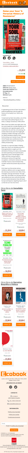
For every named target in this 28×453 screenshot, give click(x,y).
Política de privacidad (14, 412)
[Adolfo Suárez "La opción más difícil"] (7, 295)
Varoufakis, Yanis (8, 62)
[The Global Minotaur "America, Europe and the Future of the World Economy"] (20, 201)
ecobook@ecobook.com (15, 403)
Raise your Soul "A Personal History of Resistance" (7, 214)
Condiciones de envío (14, 417)
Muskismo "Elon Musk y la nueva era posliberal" (21, 310)
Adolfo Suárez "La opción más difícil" (7, 310)
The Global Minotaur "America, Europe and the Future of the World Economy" (20, 217)
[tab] (5, 106)
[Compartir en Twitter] (9, 58)
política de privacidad (17, 426)
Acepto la (15, 426)
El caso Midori (7, 351)
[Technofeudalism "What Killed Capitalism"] (7, 248)
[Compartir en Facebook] (4, 58)
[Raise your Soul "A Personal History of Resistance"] (7, 201)
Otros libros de (12, 189)
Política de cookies (14, 414)
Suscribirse (14, 430)
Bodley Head (12, 87)
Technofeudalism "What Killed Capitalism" (7, 261)
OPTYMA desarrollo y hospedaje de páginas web (14, 451)
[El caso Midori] (7, 338)
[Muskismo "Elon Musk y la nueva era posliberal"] (20, 295)
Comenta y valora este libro (10, 66)
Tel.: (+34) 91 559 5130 (15, 400)
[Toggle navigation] (2, 6)
